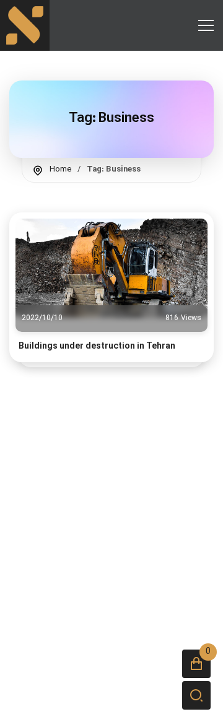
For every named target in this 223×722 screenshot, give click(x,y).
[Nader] (25, 25)
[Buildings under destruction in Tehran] (111, 268)
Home (60, 169)
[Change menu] (205, 25)
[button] (196, 664)
